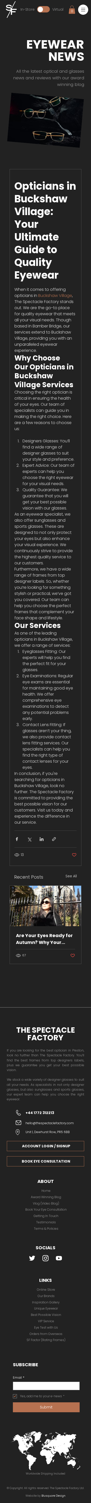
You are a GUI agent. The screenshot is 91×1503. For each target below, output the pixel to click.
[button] (83, 10)
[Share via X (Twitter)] (29, 839)
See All (71, 876)
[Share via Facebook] (16, 839)
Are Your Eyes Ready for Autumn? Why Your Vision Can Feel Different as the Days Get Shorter (45, 939)
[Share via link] (54, 839)
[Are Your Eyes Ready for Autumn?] (45, 906)
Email (18, 1378)
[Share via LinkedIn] (41, 839)
